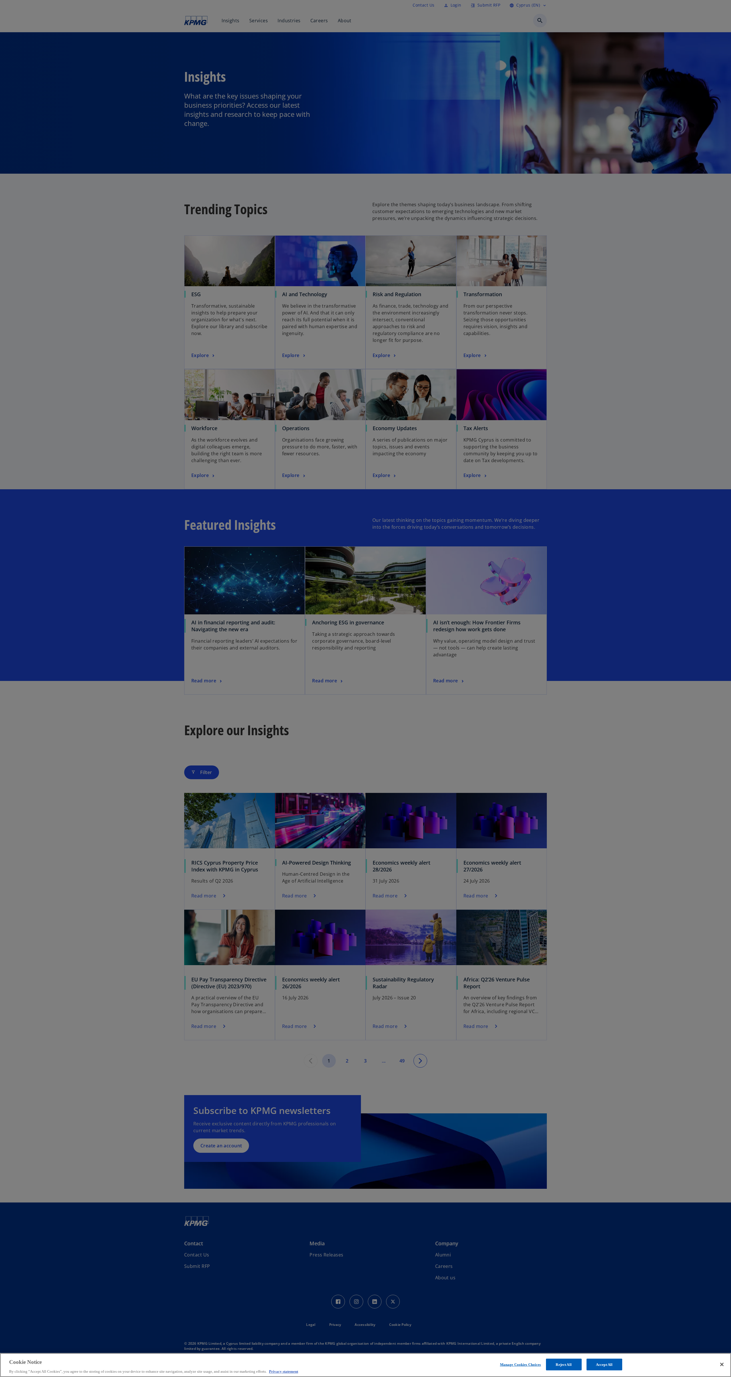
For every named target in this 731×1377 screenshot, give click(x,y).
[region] (365, 1365)
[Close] (722, 1364)
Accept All (604, 1364)
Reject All (563, 1364)
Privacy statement (283, 1371)
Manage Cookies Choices (520, 1364)
